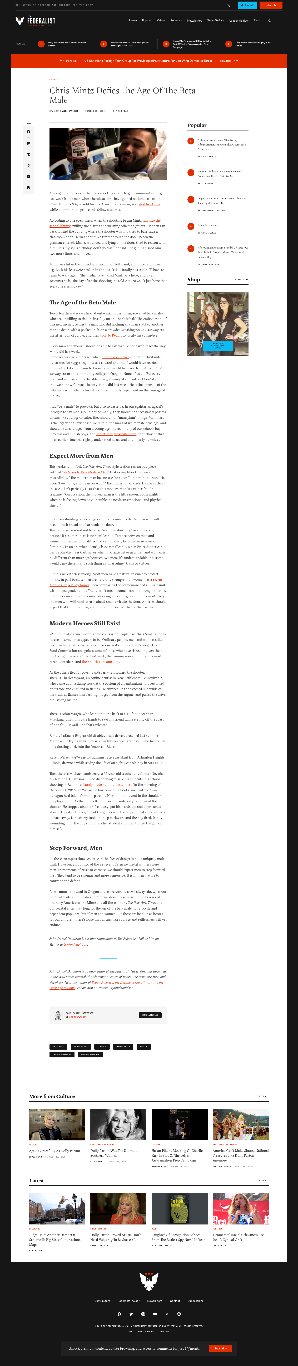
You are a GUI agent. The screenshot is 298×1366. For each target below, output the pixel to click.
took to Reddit (111, 335)
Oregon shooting (90, 1054)
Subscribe (271, 5)
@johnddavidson (77, 1017)
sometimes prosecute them (116, 434)
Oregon (143, 1046)
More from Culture (52, 1096)
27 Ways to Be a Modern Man (85, 472)
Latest (36, 1180)
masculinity (123, 1046)
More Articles (150, 1015)
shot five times (149, 204)
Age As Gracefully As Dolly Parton (54, 1151)
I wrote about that (115, 357)
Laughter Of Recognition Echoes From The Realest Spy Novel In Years (179, 1237)
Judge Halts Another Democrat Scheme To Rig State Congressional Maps (55, 1240)
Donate (249, 5)
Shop (193, 279)
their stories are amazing (100, 662)
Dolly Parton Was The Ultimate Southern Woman (113, 1153)
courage (102, 1046)
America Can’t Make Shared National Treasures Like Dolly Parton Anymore (241, 1156)
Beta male (58, 1046)
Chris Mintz (80, 1046)
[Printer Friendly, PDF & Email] (28, 188)
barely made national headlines (107, 784)
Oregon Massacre (62, 1054)
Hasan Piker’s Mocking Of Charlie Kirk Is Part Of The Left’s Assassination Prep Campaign (177, 1156)
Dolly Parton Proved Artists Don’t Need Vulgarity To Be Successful (115, 1237)
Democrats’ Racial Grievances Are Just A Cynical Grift (238, 1237)
